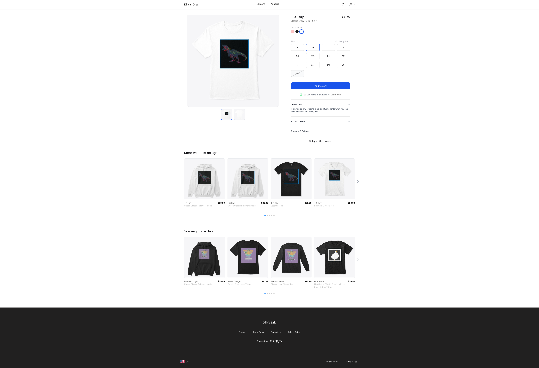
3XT (343, 64)
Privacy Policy (332, 361)
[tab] (226, 114)
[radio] (297, 47)
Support (242, 332)
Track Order (258, 332)
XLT (313, 64)
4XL (328, 56)
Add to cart (320, 85)
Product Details (298, 121)
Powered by (262, 341)
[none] (341, 41)
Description (296, 104)
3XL (313, 56)
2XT (328, 64)
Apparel (275, 3)
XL (344, 47)
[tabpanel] (233, 61)
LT (297, 64)
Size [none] (293, 41)
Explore (261, 3)
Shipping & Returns (300, 131)
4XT (297, 73)
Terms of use (351, 361)
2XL (297, 56)
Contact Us (276, 332)
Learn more (336, 94)
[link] (204, 179)
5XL (343, 56)
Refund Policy (294, 332)
